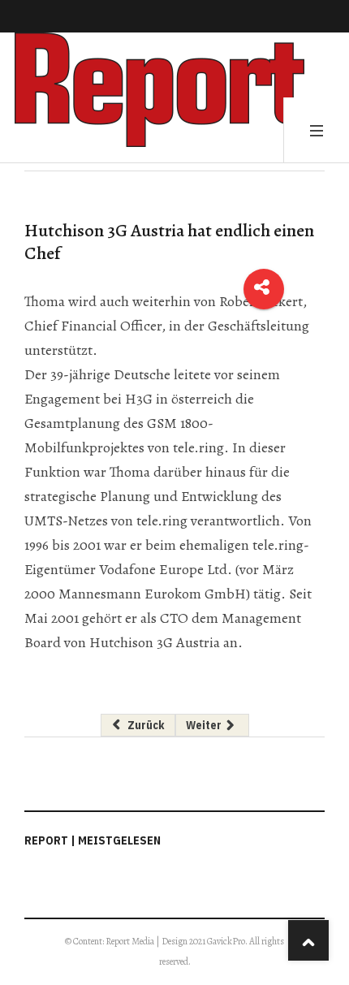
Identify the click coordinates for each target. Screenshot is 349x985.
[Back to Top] (308, 940)
